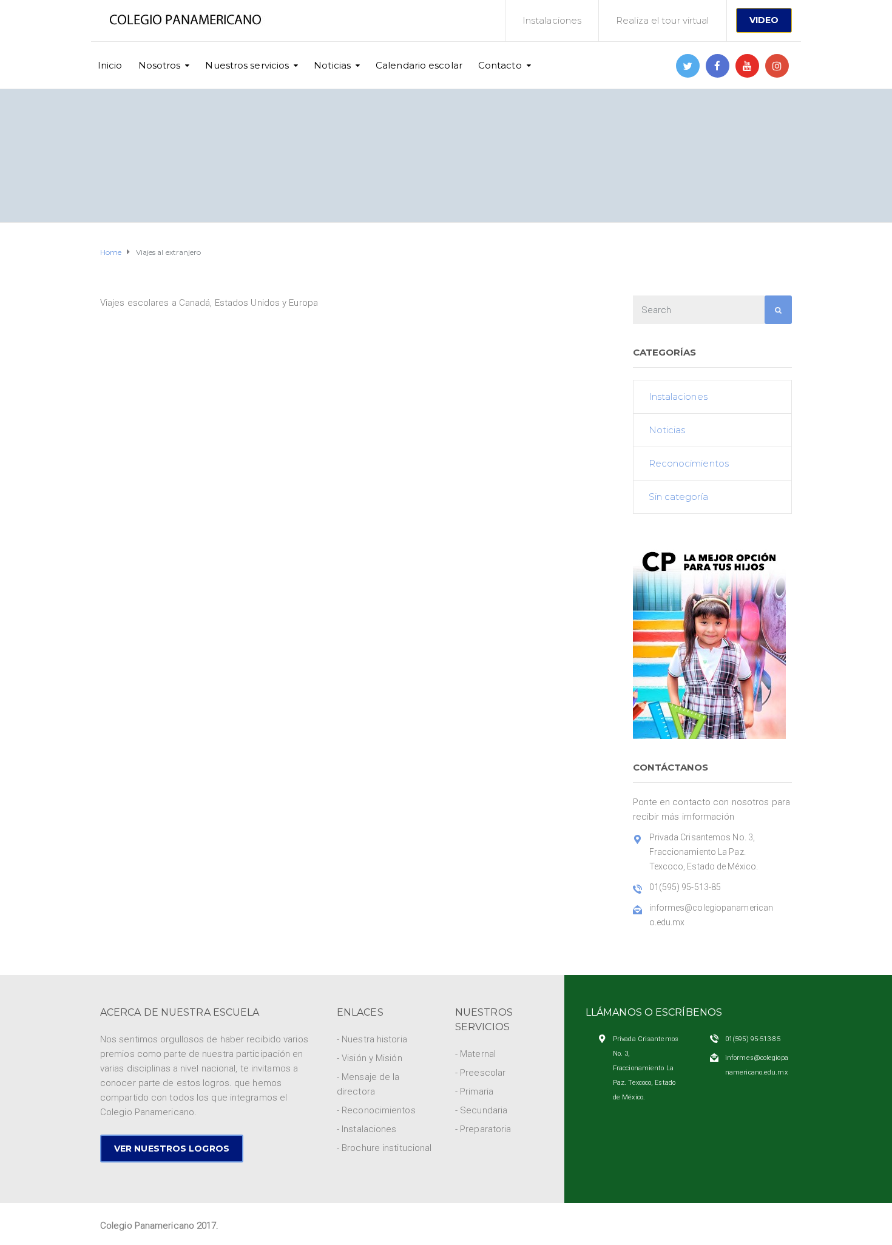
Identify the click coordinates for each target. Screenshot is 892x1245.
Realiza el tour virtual (662, 20)
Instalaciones (551, 20)
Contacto (500, 65)
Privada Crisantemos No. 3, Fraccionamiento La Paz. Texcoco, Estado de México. (645, 1068)
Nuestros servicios (247, 65)
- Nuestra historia (372, 1039)
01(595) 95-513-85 (752, 1039)
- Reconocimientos (376, 1110)
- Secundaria (481, 1110)
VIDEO (764, 20)
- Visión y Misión (369, 1058)
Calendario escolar (419, 65)
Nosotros (159, 65)
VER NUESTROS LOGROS (171, 1148)
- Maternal (475, 1053)
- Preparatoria (483, 1129)
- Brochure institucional (384, 1147)
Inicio (110, 65)
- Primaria (474, 1091)
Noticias (332, 65)
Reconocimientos (689, 463)
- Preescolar (480, 1072)
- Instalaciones (367, 1129)
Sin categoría (678, 496)
